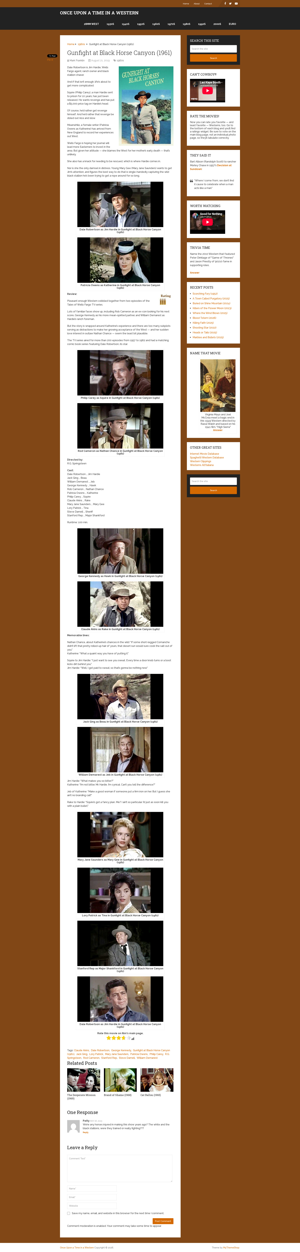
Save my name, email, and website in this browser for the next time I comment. (118, 1213)
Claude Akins (81, 1050)
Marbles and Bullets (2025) (208, 337)
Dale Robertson (100, 1050)
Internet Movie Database (204, 453)
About (197, 4)
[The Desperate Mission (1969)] (83, 1080)
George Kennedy (121, 1050)
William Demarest (147, 1057)
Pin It (50, 59)
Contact (208, 4)
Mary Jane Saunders (116, 1054)
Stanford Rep (109, 1057)
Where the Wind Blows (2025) (210, 313)
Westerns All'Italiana (202, 465)
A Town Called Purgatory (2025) (211, 298)
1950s (141, 24)
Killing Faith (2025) (203, 322)
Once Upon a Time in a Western (99, 13)
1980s (186, 24)
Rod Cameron (91, 1057)
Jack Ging (81, 1054)
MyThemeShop (231, 1247)
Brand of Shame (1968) (117, 1095)
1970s (171, 24)
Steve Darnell (127, 1057)
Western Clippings (200, 461)
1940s (125, 24)
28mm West (91, 24)
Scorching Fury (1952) (205, 293)
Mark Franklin (77, 60)
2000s (217, 24)
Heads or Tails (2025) (205, 332)
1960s (156, 24)
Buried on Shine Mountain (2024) (211, 303)
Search (213, 58)
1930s (110, 24)
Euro (232, 24)
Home (186, 4)
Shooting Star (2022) (204, 327)
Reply (85, 1132)
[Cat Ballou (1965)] (156, 1080)
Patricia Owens (139, 1054)
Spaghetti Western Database (207, 457)
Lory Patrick (96, 1054)
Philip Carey (156, 1054)
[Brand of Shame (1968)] (120, 1080)
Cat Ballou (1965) (150, 1095)
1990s (202, 24)
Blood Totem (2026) (204, 317)
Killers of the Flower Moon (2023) (212, 308)
